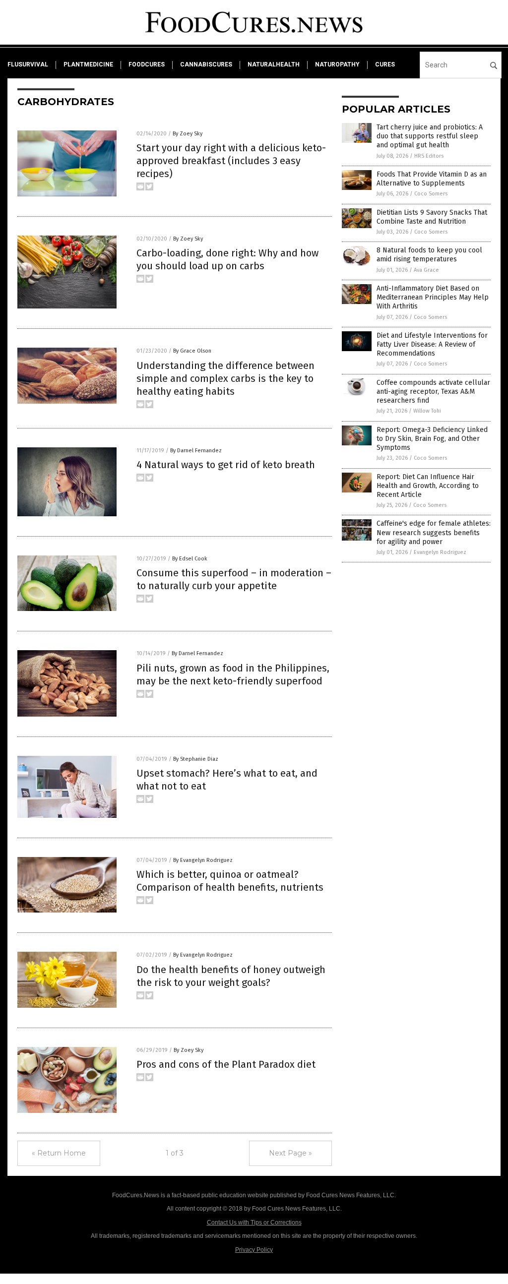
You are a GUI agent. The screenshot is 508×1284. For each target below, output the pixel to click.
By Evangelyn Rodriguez (203, 860)
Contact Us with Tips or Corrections (254, 1222)
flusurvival (27, 64)
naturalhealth (274, 64)
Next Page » (290, 1153)
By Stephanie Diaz (195, 759)
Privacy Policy (254, 1249)
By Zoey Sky (187, 133)
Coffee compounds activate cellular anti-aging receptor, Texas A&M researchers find (433, 391)
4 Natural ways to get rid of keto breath (225, 465)
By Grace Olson (192, 351)
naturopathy (337, 64)
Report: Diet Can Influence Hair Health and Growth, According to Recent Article (428, 486)
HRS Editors (429, 156)
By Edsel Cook (189, 558)
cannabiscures (206, 64)
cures (385, 64)
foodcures (146, 64)
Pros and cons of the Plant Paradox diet (226, 1064)
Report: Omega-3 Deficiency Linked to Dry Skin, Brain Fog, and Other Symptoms (432, 439)
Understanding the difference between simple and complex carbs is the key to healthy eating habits (225, 378)
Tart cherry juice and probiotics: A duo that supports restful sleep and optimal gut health (430, 136)
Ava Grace (426, 270)
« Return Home (59, 1153)
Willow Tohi (427, 411)
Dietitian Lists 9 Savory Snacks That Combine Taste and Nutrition (432, 217)
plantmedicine (88, 64)
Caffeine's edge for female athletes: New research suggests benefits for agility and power (434, 532)
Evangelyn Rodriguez (440, 552)
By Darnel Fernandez (196, 450)
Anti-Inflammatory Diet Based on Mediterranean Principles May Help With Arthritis (433, 297)
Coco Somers (430, 193)
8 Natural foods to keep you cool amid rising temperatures (429, 254)
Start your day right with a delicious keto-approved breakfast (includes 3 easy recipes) (231, 161)
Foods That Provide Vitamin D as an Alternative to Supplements (432, 178)
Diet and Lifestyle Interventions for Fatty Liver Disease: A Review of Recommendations (432, 344)
